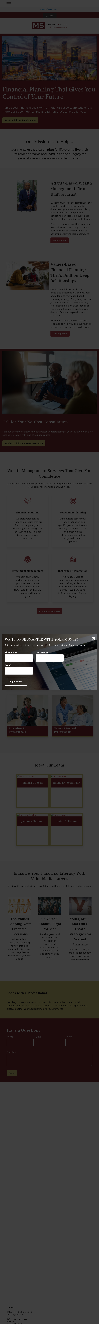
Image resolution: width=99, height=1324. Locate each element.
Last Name (42, 652)
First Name (11, 652)
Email (8, 665)
